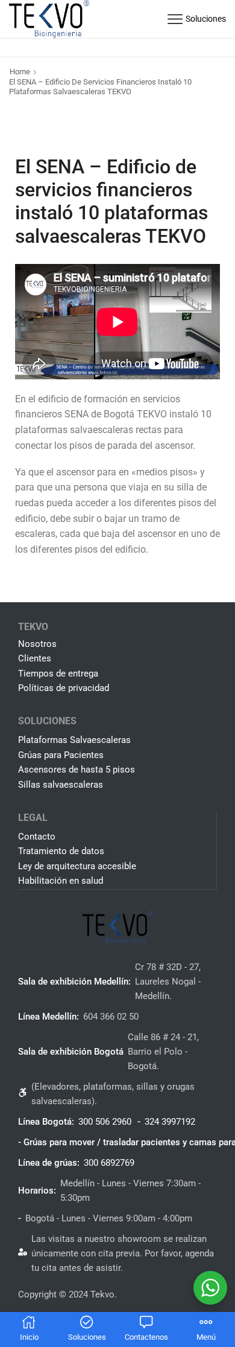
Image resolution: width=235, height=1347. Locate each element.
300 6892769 (109, 1162)
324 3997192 (170, 1121)
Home (20, 71)
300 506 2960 (104, 1121)
